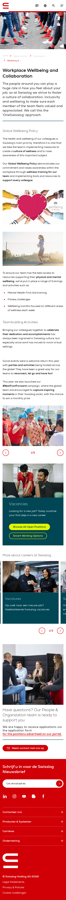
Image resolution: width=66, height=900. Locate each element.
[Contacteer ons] (36, 5)
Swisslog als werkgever (40, 56)
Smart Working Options (28, 535)
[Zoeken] (53, 5)
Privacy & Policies (13, 887)
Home (5, 56)
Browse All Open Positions (29, 526)
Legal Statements (13, 882)
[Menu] (61, 5)
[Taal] (45, 5)
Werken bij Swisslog (20, 56)
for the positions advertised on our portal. (32, 734)
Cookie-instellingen (14, 892)
